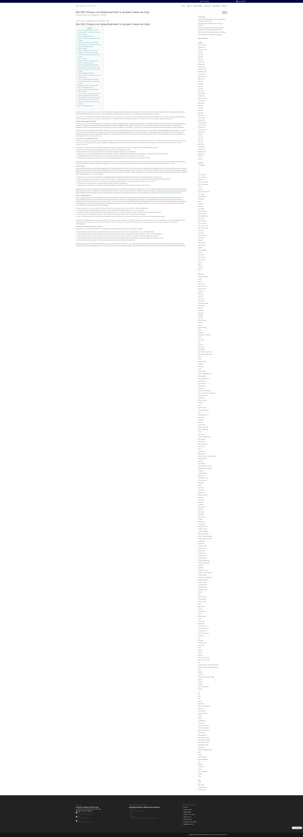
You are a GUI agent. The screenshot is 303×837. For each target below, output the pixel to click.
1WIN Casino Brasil (203, 182)
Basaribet (200, 318)
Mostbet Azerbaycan (203, 534)
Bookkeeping (201, 349)
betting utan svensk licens (204, 335)
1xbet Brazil (201, 218)
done (199, 412)
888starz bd (201, 274)
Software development (204, 706)
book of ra (200, 344)
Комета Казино (202, 757)
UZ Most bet (201, 723)
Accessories (207, 6)
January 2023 (201, 120)
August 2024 (201, 79)
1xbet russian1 (201, 259)
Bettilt (199, 330)
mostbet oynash (202, 558)
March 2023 (201, 115)
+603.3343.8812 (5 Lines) (86, 814)
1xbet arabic (201, 208)
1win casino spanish (203, 184)
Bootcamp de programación (205, 354)
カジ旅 (199, 776)
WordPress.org (202, 790)
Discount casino (202, 407)
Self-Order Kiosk (187, 819)
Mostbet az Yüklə (202, 529)
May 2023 (200, 110)
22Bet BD (200, 267)
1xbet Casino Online (203, 228)
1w (198, 172)
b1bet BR (200, 308)
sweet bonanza (202, 711)
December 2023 (202, 98)
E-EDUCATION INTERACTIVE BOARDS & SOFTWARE (143, 818)
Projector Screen (187, 809)
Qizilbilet (200, 672)
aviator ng (200, 298)
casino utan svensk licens (204, 390)
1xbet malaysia (202, 242)
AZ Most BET (201, 301)
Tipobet (200, 715)
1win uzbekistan (202, 196)
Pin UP (199, 618)
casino (199, 369)
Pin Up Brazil (201, 621)
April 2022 (200, 142)
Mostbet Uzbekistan (203, 580)
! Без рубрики (201, 165)
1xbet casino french (203, 225)
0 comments (103, 15)
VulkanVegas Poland (203, 745)
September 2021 (202, 151)
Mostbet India (201, 548)
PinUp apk (200, 640)
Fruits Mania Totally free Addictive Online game (210, 34)
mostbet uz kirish (202, 575)
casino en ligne (202, 371)
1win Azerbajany (202, 177)
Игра (199, 752)
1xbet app (200, 206)
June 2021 (200, 159)
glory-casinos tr (202, 453)
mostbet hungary (202, 546)
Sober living (201, 703)
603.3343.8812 (205, 1)
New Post (200, 592)
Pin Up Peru (201, 635)
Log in (199, 782)
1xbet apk (200, 204)
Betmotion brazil (202, 327)
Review (200, 679)
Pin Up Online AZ (202, 631)
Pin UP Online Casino (203, 633)
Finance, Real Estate (203, 427)
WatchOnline (201, 747)
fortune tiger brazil (202, 444)
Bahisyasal (200, 313)
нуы (199, 762)
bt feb (199, 359)
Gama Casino (201, 446)
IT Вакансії (201, 470)
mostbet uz (201, 567)
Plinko (199, 648)
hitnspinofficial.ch (202, 458)
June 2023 (200, 108)
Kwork (199, 485)
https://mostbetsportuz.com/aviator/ (172, 192)
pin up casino (201, 623)
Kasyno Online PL (202, 480)
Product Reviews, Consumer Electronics (208, 665)
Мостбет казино (82, 34)
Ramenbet (200, 674)
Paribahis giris (201, 611)
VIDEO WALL (133, 809)
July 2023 (200, 105)
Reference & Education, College (206, 677)
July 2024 (200, 81)
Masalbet (200, 497)
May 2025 (200, 57)
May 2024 (200, 86)
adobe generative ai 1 (203, 276)
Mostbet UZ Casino (203, 570)
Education (200, 422)
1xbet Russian (201, 257)
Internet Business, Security (205, 466)
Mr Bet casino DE (202, 584)
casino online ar (202, 383)
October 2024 (201, 74)
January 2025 (201, 67)
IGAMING (200, 461)
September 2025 (202, 49)
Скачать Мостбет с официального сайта (89, 32)
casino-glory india (202, 395)
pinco (199, 638)
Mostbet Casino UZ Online (204, 538)
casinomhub (201, 398)
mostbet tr (200, 565)
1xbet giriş (200, 230)
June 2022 (200, 137)
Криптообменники (203, 759)
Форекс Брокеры (202, 771)
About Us (189, 6)
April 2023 (200, 113)
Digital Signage (187, 812)
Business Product (198, 6)
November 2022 (202, 125)
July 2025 (200, 52)
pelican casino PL (202, 616)
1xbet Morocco (202, 245)
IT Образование (202, 473)
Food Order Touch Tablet (189, 821)
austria (199, 279)
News (199, 594)
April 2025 (200, 59)
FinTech (200, 432)
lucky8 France (201, 492)
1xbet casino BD (202, 223)
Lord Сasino (201, 490)
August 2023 (201, 103)
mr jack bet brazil (202, 587)
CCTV (131, 813)
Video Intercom (187, 817)
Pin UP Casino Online (203, 628)
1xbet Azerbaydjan (202, 216)
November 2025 (202, 45)
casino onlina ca (202, 381)
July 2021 (200, 156)
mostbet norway (202, 555)
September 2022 (202, 130)
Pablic (199, 604)
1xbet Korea (201, 238)
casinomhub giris (202, 400)
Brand (199, 356)
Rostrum (185, 807)
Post (199, 662)
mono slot (200, 509)
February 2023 (201, 117)
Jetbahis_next (201, 475)
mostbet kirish (201, 553)
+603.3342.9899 (84, 818)
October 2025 (201, 47)
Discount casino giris (203, 410)
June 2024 (200, 83)
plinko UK (200, 652)
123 (199, 170)
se (198, 691)
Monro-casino (201, 517)
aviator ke (200, 293)
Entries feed (201, 785)
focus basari (201, 434)
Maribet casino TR (202, 495)
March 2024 (201, 91)
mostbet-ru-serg (202, 582)
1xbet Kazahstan (202, 235)
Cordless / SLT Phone (188, 814)
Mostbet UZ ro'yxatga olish (205, 577)
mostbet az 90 (201, 524)
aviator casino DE (202, 286)
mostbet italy (201, 550)
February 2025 (201, 64)
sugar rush (200, 708)
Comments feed (202, 787)
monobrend (201, 514)
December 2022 (202, 122)
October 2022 (201, 127)
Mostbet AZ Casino (203, 526)
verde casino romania (203, 730)
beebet (200, 325)
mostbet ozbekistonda (203, 560)
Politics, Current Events (204, 657)
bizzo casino (201, 339)
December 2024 (202, 69)
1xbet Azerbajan (202, 213)
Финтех (200, 769)
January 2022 (201, 147)
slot (199, 694)
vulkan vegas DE (202, 735)
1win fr (199, 187)
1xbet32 (200, 262)
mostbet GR (201, 543)
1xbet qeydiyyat (202, 250)
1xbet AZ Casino (202, 211)
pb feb (199, 614)
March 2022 (201, 144)
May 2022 (200, 139)
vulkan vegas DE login (203, 737)
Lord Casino (201, 487)
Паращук (200, 764)
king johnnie (201, 483)
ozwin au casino (202, 601)
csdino (199, 405)
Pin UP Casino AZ (202, 626)
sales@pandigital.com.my (86, 822)
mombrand (201, 504)
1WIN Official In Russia (204, 191)
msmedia (79, 15)
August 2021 (201, 154)
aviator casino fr (202, 288)
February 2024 (201, 93)
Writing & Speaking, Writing (205, 749)
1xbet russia (201, 255)
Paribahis (200, 609)
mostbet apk (201, 521)
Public (199, 669)
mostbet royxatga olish (204, 563)
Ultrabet (200, 718)
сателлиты (201, 766)
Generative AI (201, 451)
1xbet (199, 201)
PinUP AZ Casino (202, 643)
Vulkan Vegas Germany (204, 740)
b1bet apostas (201, 305)
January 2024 (201, 96)
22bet (199, 264)
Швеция (200, 774)
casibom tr (200, 364)
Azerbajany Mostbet (203, 303)
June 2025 (200, 54)
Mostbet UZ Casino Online (204, 572)
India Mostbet (201, 463)
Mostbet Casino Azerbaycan (205, 536)
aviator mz (200, 296)
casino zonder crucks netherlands (206, 393)
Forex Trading (201, 441)
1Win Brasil (201, 179)
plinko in (200, 650)
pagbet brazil (201, 606)
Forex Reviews (201, 439)
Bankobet (200, 315)
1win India (200, 189)
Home (183, 6)
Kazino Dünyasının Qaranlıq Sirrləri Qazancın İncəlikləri (211, 32)
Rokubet (200, 689)
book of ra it (201, 347)
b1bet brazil (201, 310)
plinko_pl (200, 655)
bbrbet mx (200, 322)
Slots (199, 696)
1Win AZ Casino (202, 174)
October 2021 (201, 149)
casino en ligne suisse (203, 378)
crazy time (200, 403)
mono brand (201, 507)
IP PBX (131, 814)
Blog (199, 342)
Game (199, 449)
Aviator (200, 281)
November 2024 (202, 71)
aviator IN (200, 291)
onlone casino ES (202, 599)
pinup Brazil (201, 645)
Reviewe (200, 681)
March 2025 (201, 62)
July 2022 (200, 134)
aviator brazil (201, 284)
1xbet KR (200, 240)
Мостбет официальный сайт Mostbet (88, 30)
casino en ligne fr (202, 376)
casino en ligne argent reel (204, 373)
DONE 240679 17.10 (203, 415)
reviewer (200, 684)
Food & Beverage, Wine (204, 436)
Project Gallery (216, 6)
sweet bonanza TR (203, 713)
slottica (200, 701)
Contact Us (224, 6)
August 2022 (201, 132)
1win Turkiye (201, 194)
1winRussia (201, 199)
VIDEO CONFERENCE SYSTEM (137, 811)
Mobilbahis (200, 502)
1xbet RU (200, 252)
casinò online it (202, 386)
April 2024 (200, 88)
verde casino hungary (203, 725)
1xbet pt (200, 247)
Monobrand (201, 512)
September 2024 (202, 76)
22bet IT (200, 269)
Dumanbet (200, 419)
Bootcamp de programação (205, 352)
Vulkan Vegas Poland (203, 742)
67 (198, 272)
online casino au (202, 597)
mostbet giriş (201, 541)
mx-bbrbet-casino (202, 589)
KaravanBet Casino (203, 478)
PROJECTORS (133, 816)
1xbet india (200, 233)
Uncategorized (95, 15)
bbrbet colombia (202, 320)
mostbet (200, 519)
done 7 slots (201, 417)
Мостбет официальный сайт (85, 36)
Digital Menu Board (188, 824)
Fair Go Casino (201, 424)
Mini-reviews (201, 500)
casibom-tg (201, 366)
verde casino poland (203, 728)
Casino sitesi (201, 388)
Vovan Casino (201, 732)
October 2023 (201, 100)
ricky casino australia (203, 686)
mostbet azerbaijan (203, 531)
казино (200, 754)
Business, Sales (202, 361)
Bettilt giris (200, 332)
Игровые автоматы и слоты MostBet (88, 42)
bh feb (199, 337)
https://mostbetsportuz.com (94, 136)
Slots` (199, 698)
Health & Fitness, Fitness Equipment (207, 456)
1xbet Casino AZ (202, 221)
